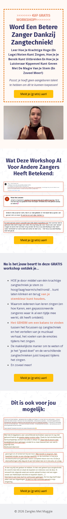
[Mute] (46, 137)
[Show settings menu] (53, 137)
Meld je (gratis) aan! (33, 94)
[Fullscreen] (60, 137)
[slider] (30, 137)
